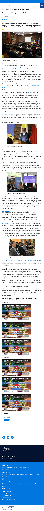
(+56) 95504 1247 (7, 497)
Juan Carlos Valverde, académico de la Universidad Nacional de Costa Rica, (23, 260)
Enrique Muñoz (6, 211)
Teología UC (6, 419)
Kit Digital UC (9, 509)
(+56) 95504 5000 (7, 476)
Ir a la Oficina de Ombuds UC (9, 499)
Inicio (3, 9)
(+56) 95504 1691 (7, 495)
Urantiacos (11, 506)
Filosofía (32, 92)
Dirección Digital (9, 507)
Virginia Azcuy (5, 223)
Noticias (7, 9)
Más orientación (7, 488)
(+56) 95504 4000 (7, 469)
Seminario (5, 19)
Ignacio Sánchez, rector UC (8, 114)
